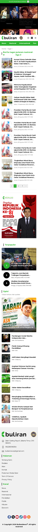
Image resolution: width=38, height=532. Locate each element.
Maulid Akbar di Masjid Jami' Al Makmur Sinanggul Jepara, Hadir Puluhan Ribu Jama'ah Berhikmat (25, 75)
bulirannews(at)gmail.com (14, 451)
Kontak (4, 470)
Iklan (3, 466)
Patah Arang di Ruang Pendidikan (20, 347)
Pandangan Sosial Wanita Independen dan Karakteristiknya (22, 337)
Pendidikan (6, 498)
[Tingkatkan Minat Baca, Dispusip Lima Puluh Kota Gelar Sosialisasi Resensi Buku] (7, 164)
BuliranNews (22, 524)
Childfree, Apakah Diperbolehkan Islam (20, 418)
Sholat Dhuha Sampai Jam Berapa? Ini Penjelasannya (22, 408)
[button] (28, 38)
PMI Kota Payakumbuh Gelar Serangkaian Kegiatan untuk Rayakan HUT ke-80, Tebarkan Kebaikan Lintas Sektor (25, 89)
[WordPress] (21, 517)
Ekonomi (5, 508)
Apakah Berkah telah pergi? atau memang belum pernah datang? (23, 377)
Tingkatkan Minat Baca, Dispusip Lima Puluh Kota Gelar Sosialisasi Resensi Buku (24, 164)
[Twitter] (13, 517)
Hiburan (4, 504)
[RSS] (29, 517)
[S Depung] (6, 358)
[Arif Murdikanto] (6, 338)
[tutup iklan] (28, 1)
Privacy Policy (7, 480)
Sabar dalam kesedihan (21, 387)
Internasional (6, 495)
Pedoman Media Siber (10, 473)
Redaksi (4, 463)
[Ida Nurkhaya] (6, 409)
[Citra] (6, 348)
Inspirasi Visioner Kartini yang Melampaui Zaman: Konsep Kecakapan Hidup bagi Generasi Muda (23, 367)
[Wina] (6, 368)
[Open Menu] (32, 38)
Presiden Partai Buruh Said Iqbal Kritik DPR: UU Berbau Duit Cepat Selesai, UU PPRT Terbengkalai (25, 113)
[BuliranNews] (12, 38)
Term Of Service (8, 476)
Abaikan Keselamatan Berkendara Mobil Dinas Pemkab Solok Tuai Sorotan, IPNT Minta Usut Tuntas (22, 282)
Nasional (5, 491)
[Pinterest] (17, 517)
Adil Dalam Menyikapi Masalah (24, 357)
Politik (4, 501)
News (4, 488)
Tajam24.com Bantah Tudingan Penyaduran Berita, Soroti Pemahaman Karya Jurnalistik (21, 274)
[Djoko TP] (6, 398)
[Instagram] (25, 517)
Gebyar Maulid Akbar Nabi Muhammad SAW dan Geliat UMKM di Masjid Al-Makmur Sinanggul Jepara (25, 100)
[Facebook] (9, 517)
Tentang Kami (7, 460)
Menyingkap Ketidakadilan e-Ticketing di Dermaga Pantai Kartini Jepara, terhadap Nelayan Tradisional (23, 398)
